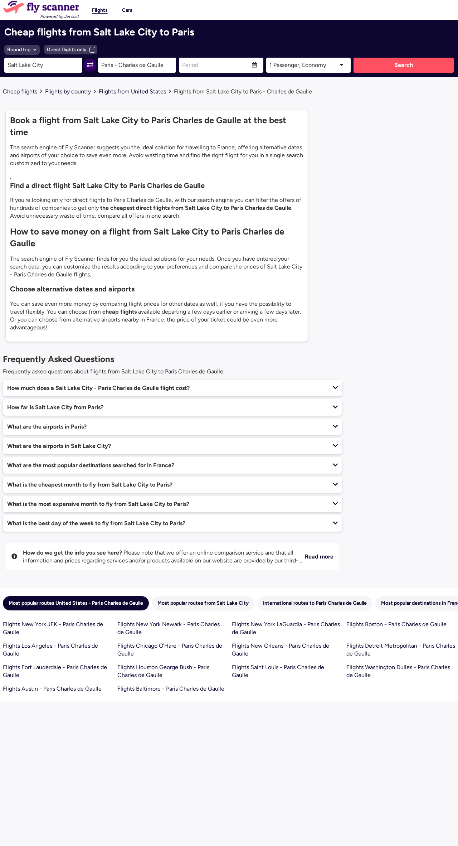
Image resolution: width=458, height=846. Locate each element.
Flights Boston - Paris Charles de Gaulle (396, 624)
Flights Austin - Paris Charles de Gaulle (52, 688)
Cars (127, 10)
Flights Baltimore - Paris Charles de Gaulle (170, 688)
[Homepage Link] (41, 7)
